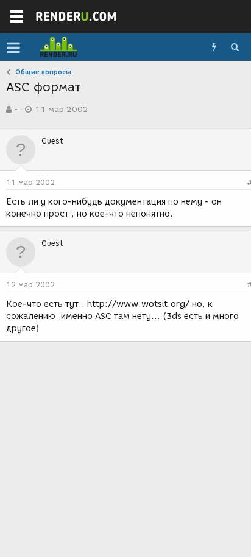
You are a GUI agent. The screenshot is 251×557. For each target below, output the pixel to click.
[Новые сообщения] (213, 47)
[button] (13, 47)
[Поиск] (234, 47)
